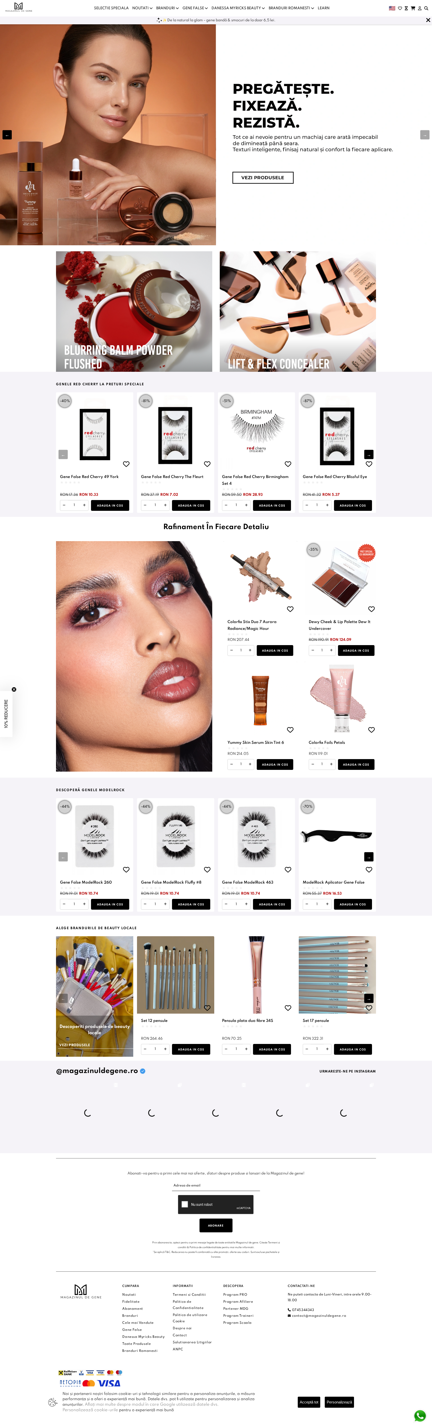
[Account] (420, 8)
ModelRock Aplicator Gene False (333, 883)
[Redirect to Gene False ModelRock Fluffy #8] (175, 837)
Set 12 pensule (154, 1021)
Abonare (216, 1225)
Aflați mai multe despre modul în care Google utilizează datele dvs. (152, 1404)
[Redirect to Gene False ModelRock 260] (94, 837)
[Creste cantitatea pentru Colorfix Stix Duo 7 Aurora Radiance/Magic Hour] (250, 650)
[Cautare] (426, 8)
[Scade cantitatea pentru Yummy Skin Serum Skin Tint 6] (232, 764)
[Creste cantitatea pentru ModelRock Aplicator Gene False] (327, 904)
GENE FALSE (193, 8)
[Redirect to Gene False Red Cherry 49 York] (94, 431)
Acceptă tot (309, 1402)
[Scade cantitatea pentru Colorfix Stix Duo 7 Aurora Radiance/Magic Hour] (232, 650)
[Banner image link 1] (216, 134)
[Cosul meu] (413, 8)
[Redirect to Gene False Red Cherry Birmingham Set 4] (256, 431)
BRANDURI (166, 8)
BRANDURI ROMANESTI (290, 8)
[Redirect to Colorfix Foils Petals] (341, 699)
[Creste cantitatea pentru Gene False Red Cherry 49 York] (84, 505)
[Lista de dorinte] (400, 8)
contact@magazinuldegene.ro (318, 1316)
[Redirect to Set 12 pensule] (175, 975)
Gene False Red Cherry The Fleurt (172, 477)
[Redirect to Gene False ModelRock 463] (256, 837)
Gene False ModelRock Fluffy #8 (171, 883)
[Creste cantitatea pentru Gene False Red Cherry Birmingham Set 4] (246, 505)
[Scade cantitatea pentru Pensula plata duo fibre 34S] (226, 1049)
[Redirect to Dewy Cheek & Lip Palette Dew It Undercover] (341, 578)
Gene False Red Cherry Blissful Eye (335, 477)
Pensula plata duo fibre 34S (247, 1021)
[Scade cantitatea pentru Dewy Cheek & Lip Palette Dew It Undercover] (313, 650)
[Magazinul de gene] (19, 7)
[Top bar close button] (428, 20)
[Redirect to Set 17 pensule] (337, 975)
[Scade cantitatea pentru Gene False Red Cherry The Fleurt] (145, 505)
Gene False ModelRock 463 (247, 883)
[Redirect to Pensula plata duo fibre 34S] (256, 975)
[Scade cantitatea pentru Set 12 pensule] (145, 1049)
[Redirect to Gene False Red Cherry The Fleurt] (175, 431)
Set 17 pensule (316, 1021)
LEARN (324, 8)
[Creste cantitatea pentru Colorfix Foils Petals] (331, 764)
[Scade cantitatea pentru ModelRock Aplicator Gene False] (307, 904)
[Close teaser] (14, 689)
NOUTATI (141, 8)
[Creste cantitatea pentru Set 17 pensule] (327, 1049)
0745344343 (302, 1310)
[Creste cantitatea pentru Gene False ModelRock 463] (246, 904)
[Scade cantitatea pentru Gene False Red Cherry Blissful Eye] (307, 505)
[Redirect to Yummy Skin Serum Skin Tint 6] (260, 699)
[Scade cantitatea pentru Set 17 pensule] (307, 1049)
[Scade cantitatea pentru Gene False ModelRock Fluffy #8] (145, 904)
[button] (425, 135)
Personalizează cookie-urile (90, 1410)
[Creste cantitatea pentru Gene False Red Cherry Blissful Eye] (327, 505)
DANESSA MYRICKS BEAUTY (237, 8)
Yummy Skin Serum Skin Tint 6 (256, 743)
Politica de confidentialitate (205, 1247)
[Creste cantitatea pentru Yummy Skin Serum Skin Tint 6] (250, 764)
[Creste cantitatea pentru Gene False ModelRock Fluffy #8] (165, 904)
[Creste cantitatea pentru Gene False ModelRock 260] (84, 904)
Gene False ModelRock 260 (86, 883)
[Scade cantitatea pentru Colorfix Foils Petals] (313, 764)
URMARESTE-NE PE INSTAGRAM (348, 1071)
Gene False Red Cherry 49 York (89, 477)
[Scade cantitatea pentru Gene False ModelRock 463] (226, 904)
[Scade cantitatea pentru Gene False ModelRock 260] (64, 904)
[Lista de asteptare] (406, 8)
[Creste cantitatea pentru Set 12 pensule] (165, 1049)
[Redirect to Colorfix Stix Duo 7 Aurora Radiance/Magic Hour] (260, 578)
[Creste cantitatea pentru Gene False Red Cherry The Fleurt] (165, 505)
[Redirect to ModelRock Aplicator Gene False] (337, 837)
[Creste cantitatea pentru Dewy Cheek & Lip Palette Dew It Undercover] (331, 650)
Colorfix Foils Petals (327, 743)
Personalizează (339, 1402)
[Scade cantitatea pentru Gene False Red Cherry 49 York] (64, 505)
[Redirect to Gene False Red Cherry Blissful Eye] (337, 431)
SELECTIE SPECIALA (111, 8)
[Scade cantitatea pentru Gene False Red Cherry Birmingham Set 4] (226, 505)
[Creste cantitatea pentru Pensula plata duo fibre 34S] (246, 1049)
